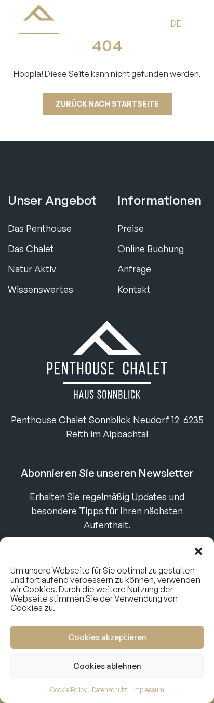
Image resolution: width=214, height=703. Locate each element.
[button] (198, 550)
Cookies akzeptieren (107, 637)
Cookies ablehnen (107, 666)
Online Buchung (150, 248)
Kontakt (134, 289)
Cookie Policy (68, 690)
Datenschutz (109, 690)
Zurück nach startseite (107, 103)
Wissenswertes (40, 289)
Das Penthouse (40, 228)
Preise (130, 228)
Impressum (148, 690)
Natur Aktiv (32, 269)
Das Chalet (31, 248)
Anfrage (134, 269)
